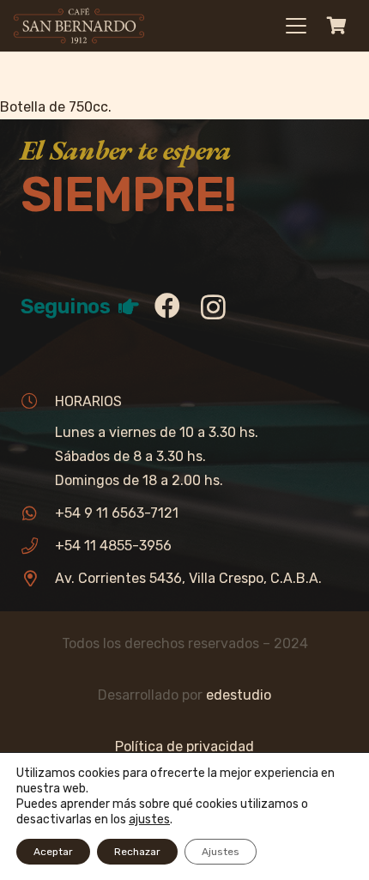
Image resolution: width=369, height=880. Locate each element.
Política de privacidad (184, 746)
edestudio (238, 695)
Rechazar (137, 852)
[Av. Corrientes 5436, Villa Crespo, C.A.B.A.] (38, 578)
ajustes (149, 819)
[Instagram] (213, 307)
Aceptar (53, 852)
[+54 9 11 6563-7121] (38, 513)
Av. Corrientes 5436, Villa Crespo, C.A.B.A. (188, 578)
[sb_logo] (79, 25)
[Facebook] (167, 306)
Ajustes (220, 852)
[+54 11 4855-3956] (38, 545)
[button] (296, 25)
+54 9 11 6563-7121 (116, 513)
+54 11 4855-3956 (113, 545)
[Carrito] (336, 26)
